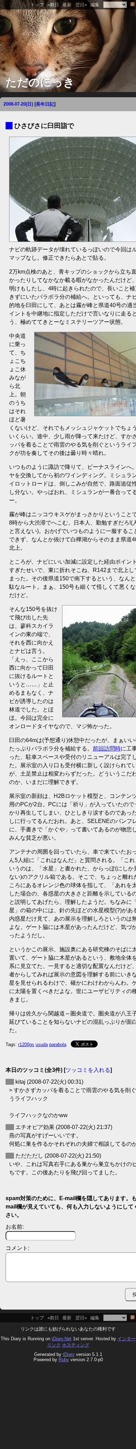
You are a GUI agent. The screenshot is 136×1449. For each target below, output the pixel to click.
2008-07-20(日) (18, 104)
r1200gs (26, 1044)
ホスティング (75, 1345)
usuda (42, 1044)
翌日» (81, 4)
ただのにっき (40, 82)
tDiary (69, 1354)
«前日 (53, 4)
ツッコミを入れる (88, 1070)
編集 (94, 4)
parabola (57, 1044)
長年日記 (45, 104)
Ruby (64, 1359)
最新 (66, 4)
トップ (37, 4)
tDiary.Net (61, 1338)
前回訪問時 (107, 749)
